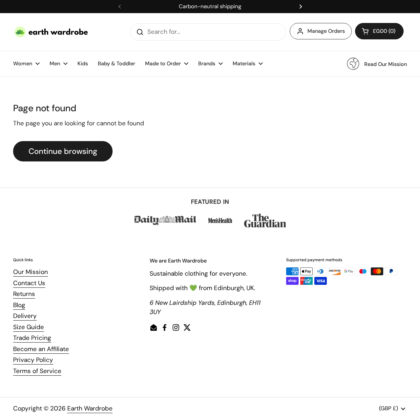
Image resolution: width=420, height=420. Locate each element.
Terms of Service (37, 371)
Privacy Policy (33, 360)
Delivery (25, 316)
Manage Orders (326, 31)
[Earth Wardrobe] (51, 32)
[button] (379, 31)
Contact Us (29, 283)
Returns (24, 294)
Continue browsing (63, 151)
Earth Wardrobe (90, 408)
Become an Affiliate (41, 349)
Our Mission (30, 272)
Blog (19, 305)
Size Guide (28, 327)
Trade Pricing (32, 338)
